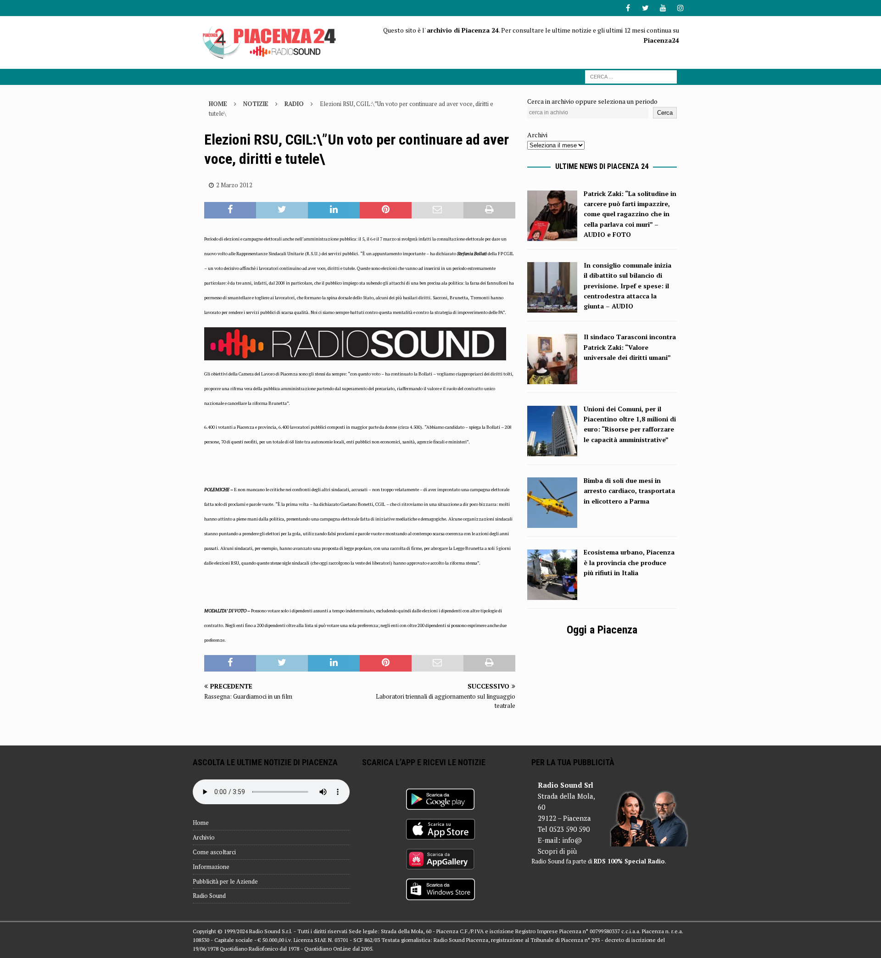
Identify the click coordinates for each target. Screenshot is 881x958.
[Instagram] (680, 8)
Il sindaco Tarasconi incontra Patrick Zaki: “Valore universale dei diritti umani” (630, 347)
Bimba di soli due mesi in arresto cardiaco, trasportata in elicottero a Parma (629, 490)
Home (201, 822)
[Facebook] (628, 8)
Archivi (537, 134)
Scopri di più (557, 851)
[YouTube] (663, 8)
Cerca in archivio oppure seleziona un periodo (592, 101)
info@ (572, 840)
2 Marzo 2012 (234, 185)
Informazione (211, 867)
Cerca (665, 112)
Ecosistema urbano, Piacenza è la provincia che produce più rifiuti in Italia (629, 562)
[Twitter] (645, 8)
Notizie (255, 104)
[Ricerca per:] (631, 76)
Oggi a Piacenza (602, 629)
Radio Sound (209, 895)
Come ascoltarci (214, 852)
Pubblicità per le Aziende (225, 881)
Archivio (204, 837)
